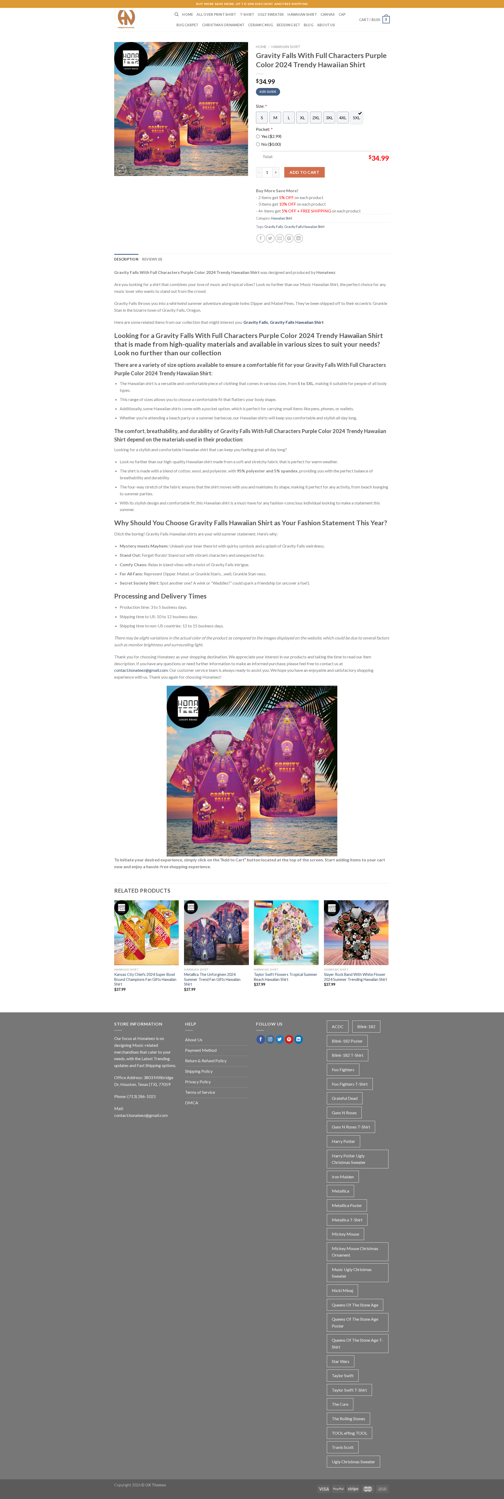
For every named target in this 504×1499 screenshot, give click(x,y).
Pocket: (264, 129)
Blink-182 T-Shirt (347, 1055)
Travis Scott (343, 1447)
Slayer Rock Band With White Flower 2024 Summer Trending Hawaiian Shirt (355, 977)
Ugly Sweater (271, 14)
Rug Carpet (187, 25)
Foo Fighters (343, 1069)
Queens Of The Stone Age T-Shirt (357, 1343)
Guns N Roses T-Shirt (351, 1126)
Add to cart (304, 172)
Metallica (340, 1190)
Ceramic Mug (260, 25)
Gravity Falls (273, 227)
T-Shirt (247, 14)
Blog (308, 25)
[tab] (126, 259)
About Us (326, 25)
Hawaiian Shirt (302, 14)
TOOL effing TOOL (349, 1432)
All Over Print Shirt (216, 14)
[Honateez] (140, 20)
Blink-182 (366, 1026)
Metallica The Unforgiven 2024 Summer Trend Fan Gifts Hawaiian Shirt (212, 979)
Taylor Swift (343, 1375)
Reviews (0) (152, 259)
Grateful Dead (345, 1098)
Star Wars (340, 1361)
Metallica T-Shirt (347, 1219)
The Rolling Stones (348, 1418)
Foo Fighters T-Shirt (350, 1083)
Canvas (328, 14)
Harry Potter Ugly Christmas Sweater (349, 1159)
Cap (342, 14)
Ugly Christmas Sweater (353, 1461)
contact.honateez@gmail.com (141, 670)
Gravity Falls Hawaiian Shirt (304, 227)
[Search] (176, 14)
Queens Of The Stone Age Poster (355, 1322)
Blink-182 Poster (347, 1040)
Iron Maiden (343, 1176)
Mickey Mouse (345, 1233)
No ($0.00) (271, 144)
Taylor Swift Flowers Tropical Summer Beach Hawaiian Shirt (285, 977)
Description (126, 259)
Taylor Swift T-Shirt (349, 1389)
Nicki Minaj (342, 1290)
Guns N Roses (344, 1112)
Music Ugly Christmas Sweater (352, 1273)
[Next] (388, 950)
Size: (261, 105)
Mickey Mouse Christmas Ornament (355, 1252)
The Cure (340, 1404)
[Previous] (114, 950)
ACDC (338, 1026)
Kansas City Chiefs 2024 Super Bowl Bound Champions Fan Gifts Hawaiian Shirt (145, 979)
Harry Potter (343, 1141)
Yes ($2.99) (271, 136)
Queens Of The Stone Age (355, 1304)
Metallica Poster (347, 1205)
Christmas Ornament (223, 25)
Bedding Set (288, 25)
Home (187, 14)
